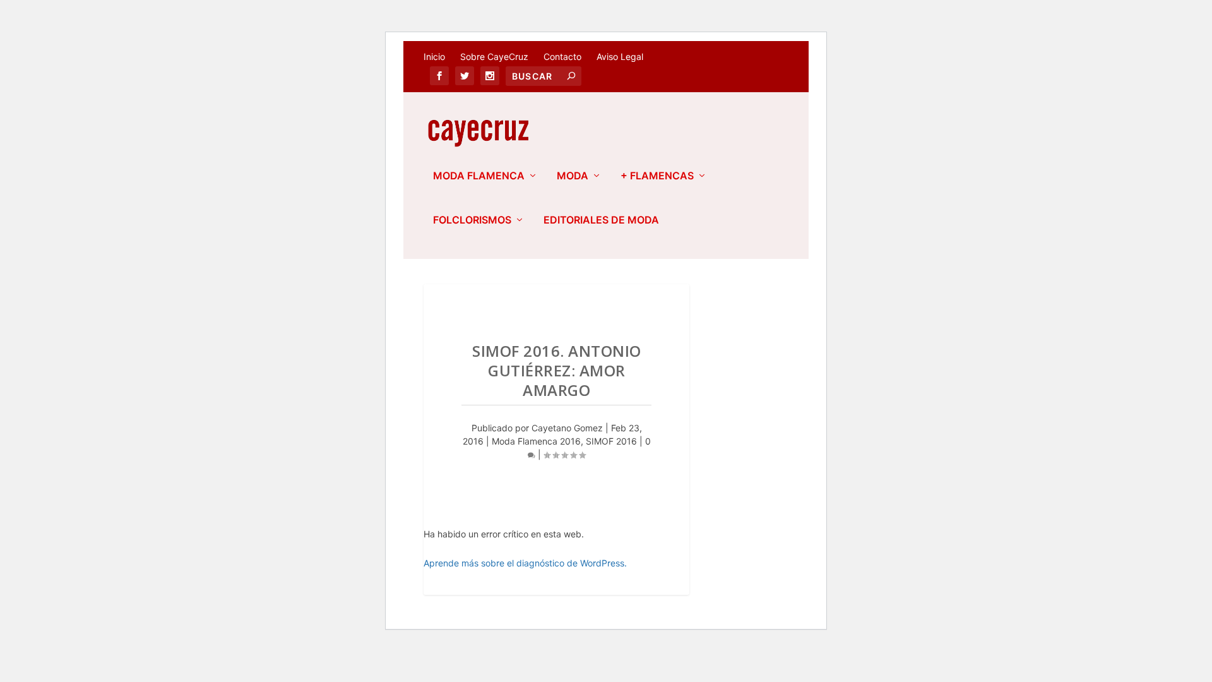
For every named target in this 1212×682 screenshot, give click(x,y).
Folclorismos (472, 220)
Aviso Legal (620, 56)
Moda (572, 176)
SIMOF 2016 (611, 441)
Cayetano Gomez (567, 427)
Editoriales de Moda (601, 220)
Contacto (562, 56)
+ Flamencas (657, 176)
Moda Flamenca (479, 176)
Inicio (434, 56)
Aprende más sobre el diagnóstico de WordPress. (525, 563)
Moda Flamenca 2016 (536, 441)
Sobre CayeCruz (494, 56)
